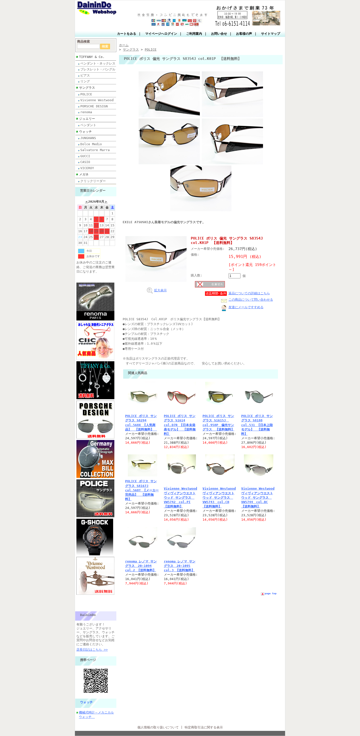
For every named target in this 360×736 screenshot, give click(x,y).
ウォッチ (85, 131)
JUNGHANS (88, 138)
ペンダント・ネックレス (97, 63)
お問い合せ (219, 33)
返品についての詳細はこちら (249, 293)
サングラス (87, 87)
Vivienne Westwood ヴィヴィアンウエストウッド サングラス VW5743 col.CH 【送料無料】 (219, 497)
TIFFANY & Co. (92, 57)
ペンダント (88, 125)
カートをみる (126, 33)
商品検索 (83, 41)
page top (270, 593)
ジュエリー (87, 119)
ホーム (124, 45)
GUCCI (85, 156)
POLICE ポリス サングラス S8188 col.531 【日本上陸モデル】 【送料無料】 (257, 425)
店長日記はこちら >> (92, 649)
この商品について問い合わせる (250, 299)
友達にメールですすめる (246, 307)
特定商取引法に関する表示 (204, 727)
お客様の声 (244, 33)
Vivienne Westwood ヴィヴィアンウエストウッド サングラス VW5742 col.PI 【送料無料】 (180, 497)
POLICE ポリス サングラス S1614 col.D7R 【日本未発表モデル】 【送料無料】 (180, 425)
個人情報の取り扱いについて (158, 727)
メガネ (84, 174)
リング (85, 81)
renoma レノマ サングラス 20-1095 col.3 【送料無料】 (179, 566)
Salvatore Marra (95, 150)
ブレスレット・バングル (97, 69)
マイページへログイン (161, 33)
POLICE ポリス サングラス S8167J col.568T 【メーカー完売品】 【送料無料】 (142, 490)
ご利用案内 (194, 33)
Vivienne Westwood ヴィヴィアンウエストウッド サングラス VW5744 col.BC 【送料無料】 (258, 497)
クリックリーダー (93, 181)
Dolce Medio (91, 144)
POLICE (86, 94)
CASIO (85, 162)
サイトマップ (270, 33)
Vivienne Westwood (97, 100)
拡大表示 (160, 290)
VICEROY (87, 168)
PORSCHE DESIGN (94, 106)
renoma (86, 112)
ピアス (85, 75)
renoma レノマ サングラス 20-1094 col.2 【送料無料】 (141, 566)
